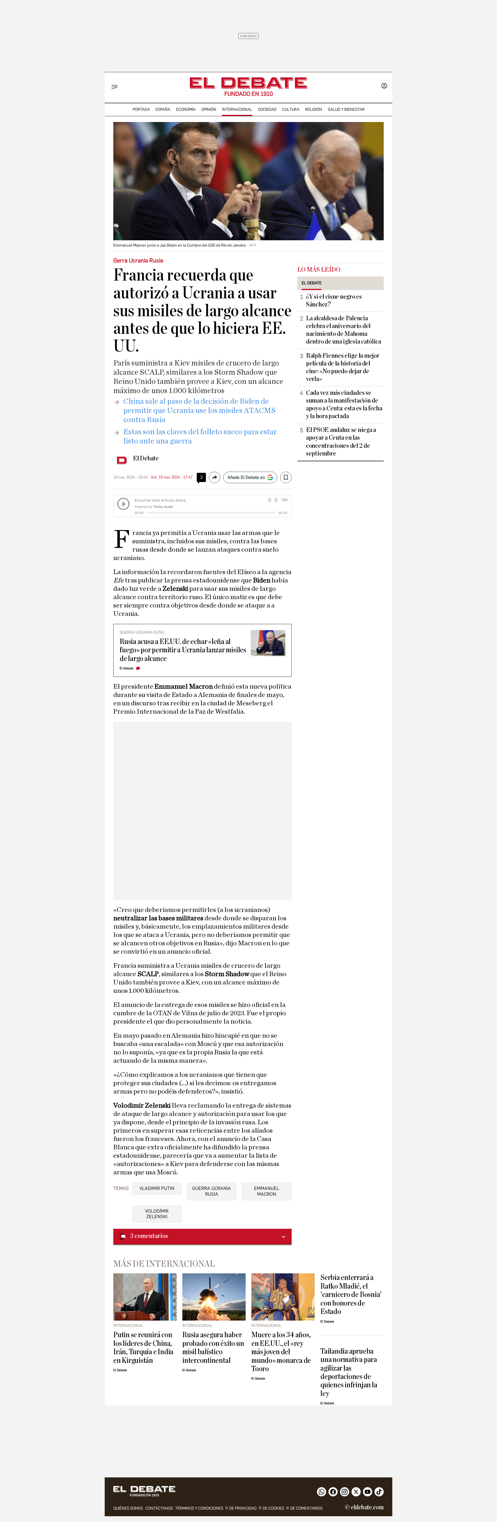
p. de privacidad (241, 1508)
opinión (208, 109)
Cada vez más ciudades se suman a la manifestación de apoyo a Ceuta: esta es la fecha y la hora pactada (344, 404)
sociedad (267, 109)
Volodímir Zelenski (157, 1213)
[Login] (384, 86)
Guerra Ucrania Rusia (211, 1191)
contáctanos (159, 1508)
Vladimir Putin (156, 1188)
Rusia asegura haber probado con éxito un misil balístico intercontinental (213, 1347)
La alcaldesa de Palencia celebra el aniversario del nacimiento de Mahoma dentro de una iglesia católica (343, 330)
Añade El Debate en (246, 477)
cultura (290, 109)
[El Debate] (248, 83)
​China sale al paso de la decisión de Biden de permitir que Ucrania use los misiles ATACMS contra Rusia (199, 410)
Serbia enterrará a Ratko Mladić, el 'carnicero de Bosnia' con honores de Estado (351, 1294)
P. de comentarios (304, 1508)
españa (163, 109)
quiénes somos (128, 1508)
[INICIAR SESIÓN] (384, 86)
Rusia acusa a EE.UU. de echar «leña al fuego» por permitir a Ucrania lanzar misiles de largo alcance (183, 650)
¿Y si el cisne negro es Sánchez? (334, 300)
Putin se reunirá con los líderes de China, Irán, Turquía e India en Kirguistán (143, 1347)
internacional (237, 109)
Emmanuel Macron (266, 1191)
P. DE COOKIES (271, 1508)
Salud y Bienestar (346, 109)
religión (313, 109)
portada (141, 109)
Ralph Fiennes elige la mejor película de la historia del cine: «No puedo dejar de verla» (342, 367)
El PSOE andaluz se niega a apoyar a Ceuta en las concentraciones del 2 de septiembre (341, 441)
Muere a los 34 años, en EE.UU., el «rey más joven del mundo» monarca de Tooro (281, 1352)
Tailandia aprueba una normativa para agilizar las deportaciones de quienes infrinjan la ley (348, 1372)
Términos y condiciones (199, 1508)
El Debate (146, 458)
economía (186, 109)
